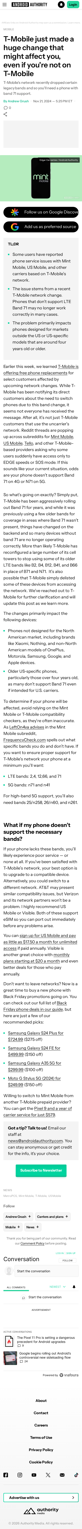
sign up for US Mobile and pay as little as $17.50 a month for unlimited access (40, 942)
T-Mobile (40, 1196)
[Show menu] (4, 4)
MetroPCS (10, 1196)
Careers (41, 1425)
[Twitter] (48, 1475)
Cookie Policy (41, 1462)
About (41, 1400)
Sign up (70, 1253)
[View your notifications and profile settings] (74, 1286)
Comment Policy (32, 1243)
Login (73, 5)
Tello (28, 443)
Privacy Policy (41, 1449)
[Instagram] (20, 1475)
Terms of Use (41, 1437)
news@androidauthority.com (35, 1140)
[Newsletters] (62, 1475)
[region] (41, 1315)
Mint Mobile (62, 436)
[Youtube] (34, 1475)
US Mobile (12, 443)
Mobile (8, 29)
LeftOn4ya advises (26, 727)
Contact (41, 1413)
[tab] (16, 1287)
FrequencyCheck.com (24, 739)
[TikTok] (76, 1475)
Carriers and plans (52, 1216)
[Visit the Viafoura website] (69, 1375)
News (7, 1190)
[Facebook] (5, 1475)
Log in (60, 1253)
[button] (41, 4)
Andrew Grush (18, 101)
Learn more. (74, 22)
